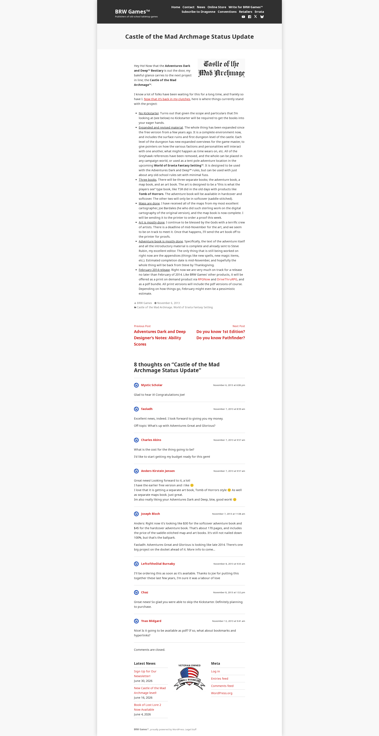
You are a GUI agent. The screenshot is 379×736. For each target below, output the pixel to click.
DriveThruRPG (227, 279)
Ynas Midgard (151, 621)
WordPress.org (221, 693)
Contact (189, 7)
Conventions (227, 12)
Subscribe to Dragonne (198, 12)
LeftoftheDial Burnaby (158, 564)
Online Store (217, 7)
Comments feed (222, 686)
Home (175, 7)
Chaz (144, 592)
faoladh (147, 409)
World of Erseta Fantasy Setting (193, 307)
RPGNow (204, 279)
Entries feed (219, 679)
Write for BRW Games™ (246, 7)
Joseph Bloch (150, 514)
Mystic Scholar (152, 385)
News (201, 7)
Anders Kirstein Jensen (158, 471)
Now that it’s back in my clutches (167, 99)
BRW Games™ (132, 11)
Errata (259, 12)
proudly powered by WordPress (167, 729)
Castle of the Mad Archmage (154, 307)
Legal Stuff (190, 729)
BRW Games (144, 303)
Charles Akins (151, 440)
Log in (215, 671)
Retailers (245, 12)
